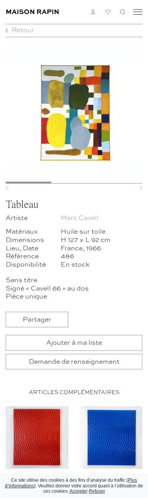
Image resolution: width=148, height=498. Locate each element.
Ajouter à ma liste (74, 342)
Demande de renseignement (74, 361)
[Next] (132, 187)
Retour (23, 30)
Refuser (97, 491)
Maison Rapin (32, 11)
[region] (74, 450)
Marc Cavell (80, 217)
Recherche (122, 12)
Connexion (93, 12)
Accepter (78, 491)
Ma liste (108, 12)
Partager (37, 319)
